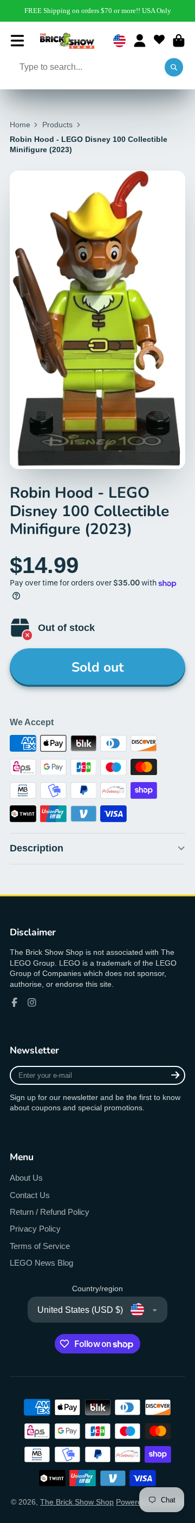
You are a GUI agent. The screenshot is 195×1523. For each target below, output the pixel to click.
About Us (26, 1177)
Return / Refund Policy (49, 1211)
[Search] (174, 67)
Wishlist (159, 40)
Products (57, 124)
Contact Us (30, 1195)
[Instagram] (32, 1002)
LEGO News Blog (41, 1262)
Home (20, 124)
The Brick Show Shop (77, 1502)
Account (139, 40)
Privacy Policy (35, 1228)
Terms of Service (40, 1246)
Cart (178, 40)
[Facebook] (15, 1002)
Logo (67, 40)
